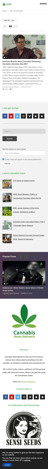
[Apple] (35, 116)
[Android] (41, 116)
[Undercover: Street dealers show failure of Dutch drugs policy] (24, 273)
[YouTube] (11, 116)
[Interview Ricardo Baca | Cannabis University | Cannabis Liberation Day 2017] (24, 47)
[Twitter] (17, 116)
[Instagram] (23, 116)
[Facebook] (4, 116)
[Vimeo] (29, 116)
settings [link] (27, 460)
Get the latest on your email (14, 149)
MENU (44, 4)
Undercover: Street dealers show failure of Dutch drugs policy (23, 289)
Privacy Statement (28, 382)
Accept (7, 465)
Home (4, 11)
